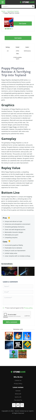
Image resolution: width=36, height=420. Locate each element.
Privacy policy (28, 308)
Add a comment (11, 322)
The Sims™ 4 (18, 400)
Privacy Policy (18, 383)
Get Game (22, 23)
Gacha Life (18, 397)
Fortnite (18, 391)
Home (3, 11)
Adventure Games (13, 11)
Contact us (18, 380)
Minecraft (18, 394)
